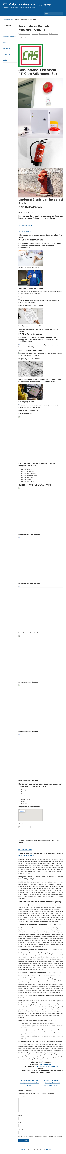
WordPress (24, 1149)
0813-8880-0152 (26, 856)
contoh (5, 31)
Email (20, 1122)
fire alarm (9, 19)
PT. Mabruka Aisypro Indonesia (27, 4)
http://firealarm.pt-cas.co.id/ (46, 1066)
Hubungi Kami (7, 48)
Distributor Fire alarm (9, 36)
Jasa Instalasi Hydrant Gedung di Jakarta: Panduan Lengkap (29, 1083)
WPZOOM (48, 1149)
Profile (5, 60)
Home (4, 19)
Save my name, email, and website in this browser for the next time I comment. (41, 1136)
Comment (21, 1097)
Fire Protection (43, 34)
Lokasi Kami (6, 54)
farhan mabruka (25, 34)
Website (20, 1129)
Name (20, 1115)
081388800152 (46, 1064)
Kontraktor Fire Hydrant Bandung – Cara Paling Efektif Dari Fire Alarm (52, 1083)
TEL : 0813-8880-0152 (25, 231)
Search (61, 13)
